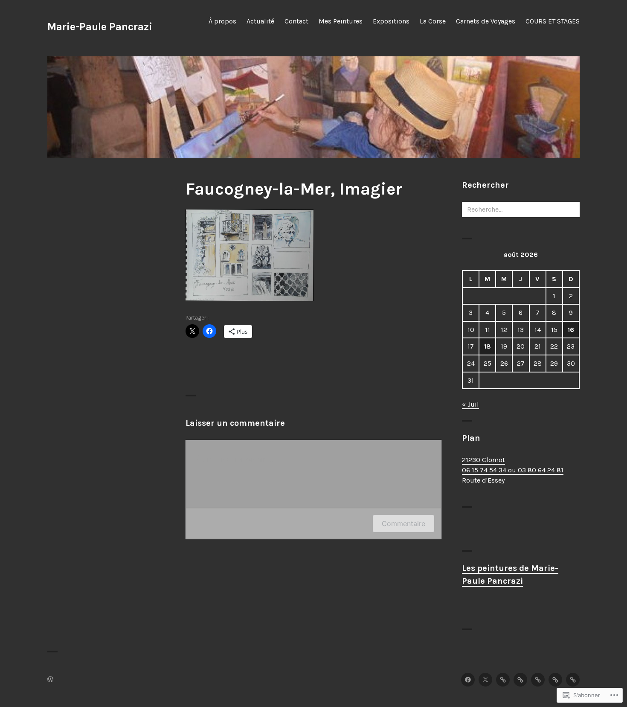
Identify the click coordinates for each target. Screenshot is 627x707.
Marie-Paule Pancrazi (99, 26)
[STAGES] (573, 680)
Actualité (260, 21)
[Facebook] (468, 680)
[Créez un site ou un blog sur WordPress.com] (50, 680)
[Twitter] (485, 680)
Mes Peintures (341, 21)
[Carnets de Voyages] (538, 680)
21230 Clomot (483, 460)
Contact (296, 21)
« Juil (470, 404)
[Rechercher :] (521, 209)
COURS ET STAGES (552, 21)
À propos (222, 21)
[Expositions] (555, 680)
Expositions (391, 21)
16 (571, 330)
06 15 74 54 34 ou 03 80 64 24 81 (512, 470)
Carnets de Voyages (485, 21)
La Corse (433, 21)
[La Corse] (520, 680)
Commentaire (403, 523)
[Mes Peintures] (503, 680)
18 (487, 346)
